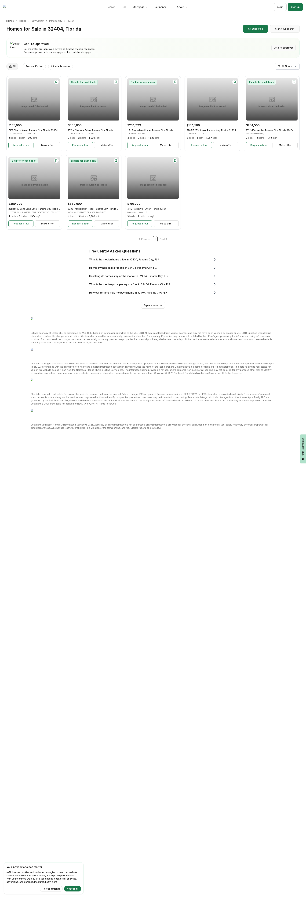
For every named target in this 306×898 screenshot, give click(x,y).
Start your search (284, 28)
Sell (124, 7)
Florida (22, 20)
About (180, 7)
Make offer (47, 145)
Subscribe (257, 28)
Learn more (51, 881)
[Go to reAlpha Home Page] (12, 7)
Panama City (55, 20)
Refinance (160, 7)
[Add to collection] (56, 82)
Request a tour (21, 145)
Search (111, 7)
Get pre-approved (283, 47)
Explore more (151, 305)
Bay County (38, 20)
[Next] (56, 99)
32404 (71, 20)
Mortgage (138, 7)
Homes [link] (10, 20)
